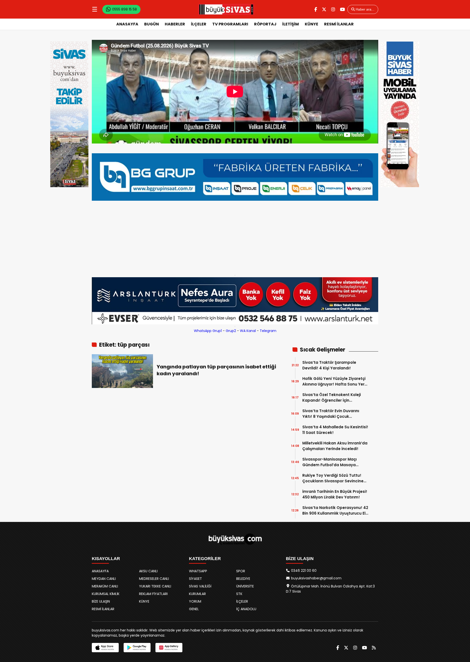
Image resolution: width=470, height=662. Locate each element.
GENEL (194, 609)
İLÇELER (198, 24)
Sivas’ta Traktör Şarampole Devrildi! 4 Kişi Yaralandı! (329, 365)
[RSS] (374, 647)
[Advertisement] (235, 236)
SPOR (240, 571)
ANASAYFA (127, 24)
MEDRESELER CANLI (154, 578)
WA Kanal (248, 330)
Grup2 (231, 330)
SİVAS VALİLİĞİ (200, 586)
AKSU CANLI (148, 571)
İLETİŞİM (290, 24)
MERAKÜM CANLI (105, 586)
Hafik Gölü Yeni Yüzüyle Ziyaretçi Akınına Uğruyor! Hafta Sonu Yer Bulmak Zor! (333, 381)
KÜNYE (311, 24)
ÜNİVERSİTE (245, 586)
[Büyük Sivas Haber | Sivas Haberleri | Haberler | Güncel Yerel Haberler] (226, 9)
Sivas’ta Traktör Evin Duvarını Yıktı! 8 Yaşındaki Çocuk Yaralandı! (330, 413)
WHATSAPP (198, 571)
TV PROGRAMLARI (230, 24)
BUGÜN (151, 24)
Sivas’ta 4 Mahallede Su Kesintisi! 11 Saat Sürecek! (335, 429)
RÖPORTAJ (265, 24)
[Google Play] (137, 647)
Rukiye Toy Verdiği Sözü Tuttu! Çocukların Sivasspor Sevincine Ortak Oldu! (333, 478)
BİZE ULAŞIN (101, 601)
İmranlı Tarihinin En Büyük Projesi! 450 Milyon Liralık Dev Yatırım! (334, 494)
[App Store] (105, 647)
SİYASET (195, 578)
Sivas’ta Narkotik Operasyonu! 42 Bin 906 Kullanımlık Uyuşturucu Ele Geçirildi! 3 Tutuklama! (335, 510)
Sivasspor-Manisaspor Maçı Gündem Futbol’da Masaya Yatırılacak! (329, 462)
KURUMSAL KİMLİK (105, 593)
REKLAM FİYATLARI (153, 593)
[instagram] (333, 9)
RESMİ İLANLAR (339, 24)
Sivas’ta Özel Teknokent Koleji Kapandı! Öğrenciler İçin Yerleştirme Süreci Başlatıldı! (331, 397)
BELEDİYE (243, 578)
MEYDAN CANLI (104, 578)
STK (239, 593)
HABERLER (175, 24)
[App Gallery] (168, 647)
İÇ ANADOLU (246, 609)
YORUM (195, 601)
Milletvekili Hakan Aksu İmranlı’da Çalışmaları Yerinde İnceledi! (334, 446)
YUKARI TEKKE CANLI (155, 586)
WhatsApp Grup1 (208, 330)
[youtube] (342, 9)
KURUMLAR (197, 593)
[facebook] (315, 9)
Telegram (268, 330)
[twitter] (324, 9)
